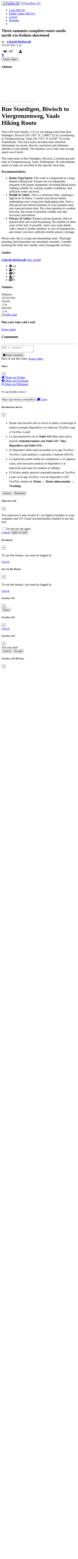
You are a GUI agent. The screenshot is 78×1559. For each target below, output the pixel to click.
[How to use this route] (3, 55)
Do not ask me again (18, 528)
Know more (9, 329)
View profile (33, 259)
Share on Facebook (16, 380)
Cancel (7, 493)
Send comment (14, 355)
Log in (13, 17)
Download (19, 493)
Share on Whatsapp (16, 384)
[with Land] (9, 314)
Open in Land (19, 532)
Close (6, 609)
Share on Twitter (15, 377)
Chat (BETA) (17, 10)
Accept (18, 651)
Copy (43, 399)
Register (14, 20)
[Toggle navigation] (11, 3)
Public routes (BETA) (22, 13)
